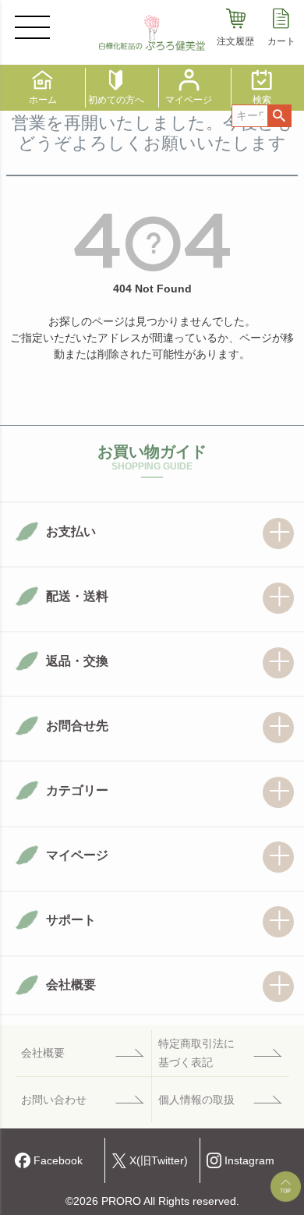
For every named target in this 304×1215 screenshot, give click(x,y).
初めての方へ (116, 99)
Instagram (249, 1161)
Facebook (58, 1161)
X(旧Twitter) (158, 1161)
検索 (279, 115)
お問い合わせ (54, 1100)
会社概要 (43, 1053)
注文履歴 (235, 41)
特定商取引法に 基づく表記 (196, 1053)
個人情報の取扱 (196, 1100)
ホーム (43, 99)
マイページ (188, 99)
